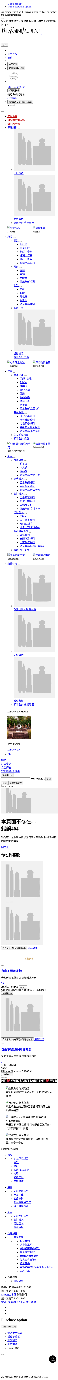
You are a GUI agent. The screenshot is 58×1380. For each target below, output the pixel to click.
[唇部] (20, 267)
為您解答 (13, 64)
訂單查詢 (25, 1263)
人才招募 (25, 1271)
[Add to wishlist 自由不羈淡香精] (2, 965)
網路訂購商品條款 (30, 1248)
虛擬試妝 (19, 1181)
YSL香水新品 (21, 1216)
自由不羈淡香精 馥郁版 (16, 1049)
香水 (9, 1212)
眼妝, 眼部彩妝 (22, 1170)
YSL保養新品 (21, 1191)
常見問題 (19, 1237)
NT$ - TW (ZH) (9, 1327)
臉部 (16, 1166)
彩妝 (9, 1155)
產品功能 (19, 1195)
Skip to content (14, 3)
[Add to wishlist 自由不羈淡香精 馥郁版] (2, 1043)
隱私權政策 (13, 1336)
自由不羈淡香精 (11, 971)
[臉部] (20, 241)
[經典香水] (25, 479)
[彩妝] (14, 237)
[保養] (14, 372)
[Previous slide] (2, 1077)
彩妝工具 (19, 1177)
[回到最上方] (2, 1354)
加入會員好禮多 (28, 1259)
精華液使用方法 (22, 1202)
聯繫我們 (25, 1241)
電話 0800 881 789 (10, 1302)
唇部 (16, 1162)
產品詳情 (33, 948)
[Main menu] (2, 111)
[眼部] (20, 286)
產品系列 (19, 1198)
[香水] (14, 457)
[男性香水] (25, 513)
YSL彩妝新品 (21, 1158)
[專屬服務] (19, 128)
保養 (9, 1187)
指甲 (16, 1173)
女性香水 (19, 1219)
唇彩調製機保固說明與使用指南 (37, 1267)
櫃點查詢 (19, 1281)
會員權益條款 (27, 1252)
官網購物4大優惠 (16, 68)
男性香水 (19, 1223)
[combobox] (15, 779)
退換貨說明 (26, 1244)
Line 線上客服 (8, 1294)
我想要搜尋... (37, 779)
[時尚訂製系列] (30, 532)
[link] (13, 81)
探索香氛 (19, 1227)
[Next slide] (5, 1077)
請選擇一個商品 (10, 986)
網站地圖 (12, 1344)
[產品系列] (25, 413)
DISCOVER (13, 749)
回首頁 (5, 847)
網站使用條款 (14, 1333)
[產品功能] (25, 375)
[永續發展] (19, 564)
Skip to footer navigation (19, 6)
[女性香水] (25, 494)
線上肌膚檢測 (21, 1206)
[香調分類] (25, 460)
